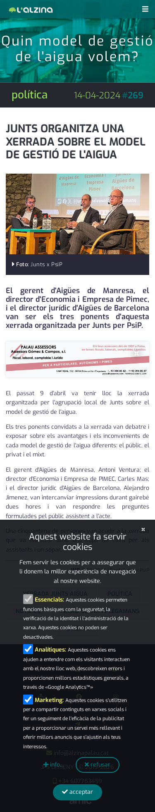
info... (56, 765)
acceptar (80, 792)
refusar (99, 765)
